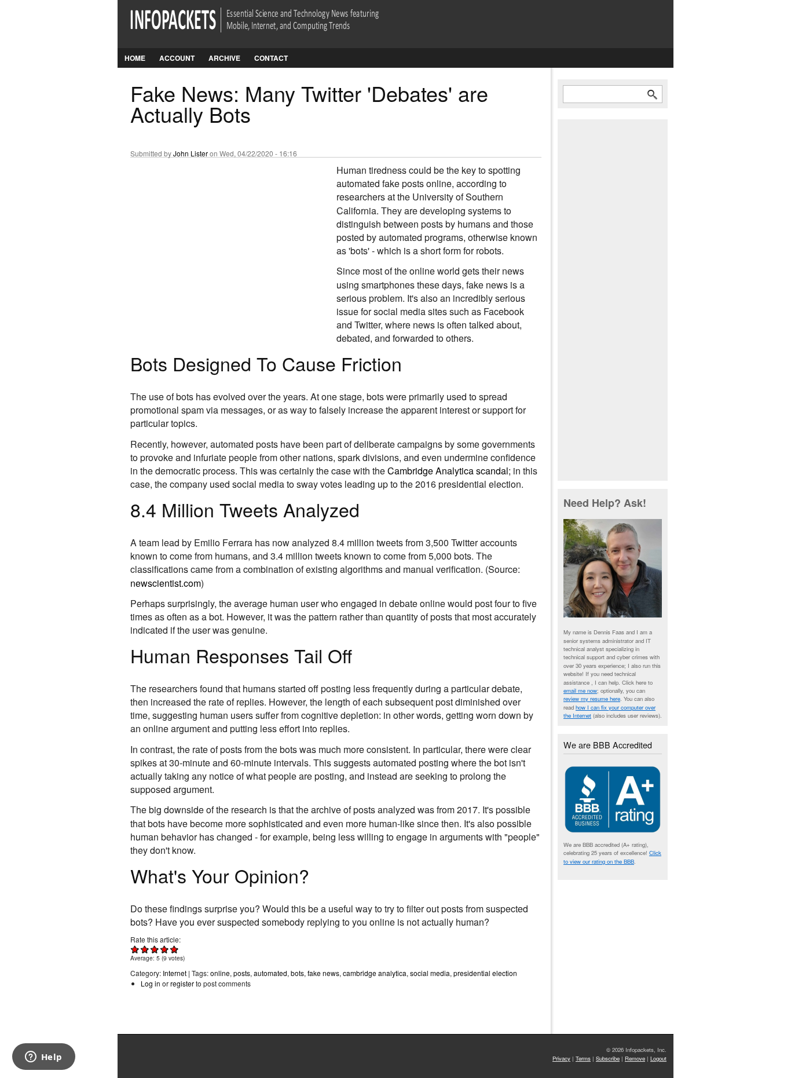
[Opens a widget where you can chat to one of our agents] (43, 1057)
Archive (224, 58)
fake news (323, 973)
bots (297, 973)
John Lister (190, 153)
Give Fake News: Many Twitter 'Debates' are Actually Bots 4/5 (165, 949)
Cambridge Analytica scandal (447, 470)
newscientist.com (165, 583)
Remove (635, 1058)
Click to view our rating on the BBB (612, 857)
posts (241, 973)
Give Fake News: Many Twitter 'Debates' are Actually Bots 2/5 (145, 949)
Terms (583, 1058)
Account (177, 58)
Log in (150, 983)
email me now (580, 690)
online (220, 973)
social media (430, 973)
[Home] (270, 27)
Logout (658, 1058)
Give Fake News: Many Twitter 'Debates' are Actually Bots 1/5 (135, 949)
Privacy (561, 1058)
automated (270, 973)
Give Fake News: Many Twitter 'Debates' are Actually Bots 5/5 (175, 949)
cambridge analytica (375, 973)
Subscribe (608, 1058)
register (182, 983)
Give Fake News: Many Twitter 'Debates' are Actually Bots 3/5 (155, 949)
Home (134, 58)
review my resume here (591, 699)
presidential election (485, 973)
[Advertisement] (217, 240)
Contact (271, 58)
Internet (174, 973)
